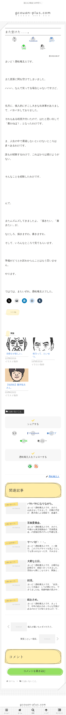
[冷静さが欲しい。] (16, 344)
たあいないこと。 (15, 411)
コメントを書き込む (34, 671)
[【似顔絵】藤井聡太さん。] (16, 375)
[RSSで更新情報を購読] (36, 466)
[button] (42, 47)
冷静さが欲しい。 (14, 353)
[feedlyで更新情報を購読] (29, 466)
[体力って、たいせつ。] (43, 344)
